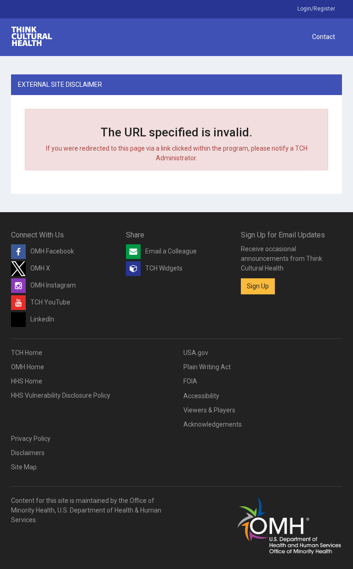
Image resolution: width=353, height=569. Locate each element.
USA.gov (195, 352)
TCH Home (26, 352)
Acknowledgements (212, 424)
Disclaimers (28, 452)
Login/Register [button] (316, 9)
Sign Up (258, 286)
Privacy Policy (31, 438)
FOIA (190, 381)
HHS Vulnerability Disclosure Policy (60, 395)
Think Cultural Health (31, 36)
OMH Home (27, 367)
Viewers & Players (209, 410)
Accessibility (201, 396)
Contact (323, 36)
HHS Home (26, 381)
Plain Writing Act (207, 367)
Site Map (24, 467)
